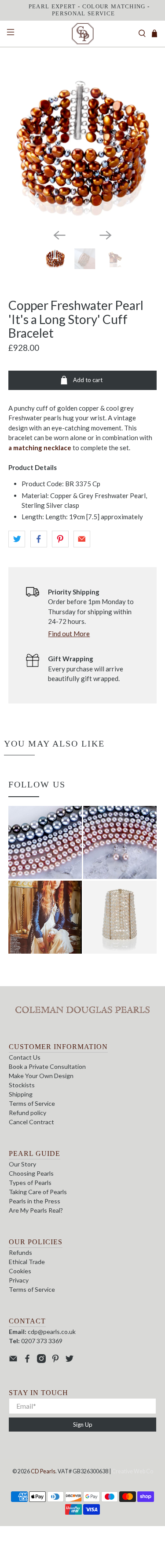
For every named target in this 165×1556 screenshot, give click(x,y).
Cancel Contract (31, 1122)
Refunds (20, 1252)
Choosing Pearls (31, 1173)
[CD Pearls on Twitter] (69, 1360)
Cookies (20, 1271)
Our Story (22, 1164)
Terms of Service (32, 1103)
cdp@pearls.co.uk (52, 1331)
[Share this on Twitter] (16, 539)
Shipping (21, 1094)
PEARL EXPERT (52, 6)
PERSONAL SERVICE (83, 13)
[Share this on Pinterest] (60, 539)
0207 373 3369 (41, 1341)
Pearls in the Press (34, 1201)
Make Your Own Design (41, 1075)
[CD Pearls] (82, 34)
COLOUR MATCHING (114, 6)
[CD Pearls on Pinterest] (55, 1360)
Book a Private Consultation (47, 1066)
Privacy (19, 1280)
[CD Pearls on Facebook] (27, 1360)
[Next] (105, 235)
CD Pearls (43, 1471)
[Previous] (59, 235)
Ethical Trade (27, 1261)
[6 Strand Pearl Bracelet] (82, 148)
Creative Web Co (132, 1471)
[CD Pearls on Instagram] (41, 1360)
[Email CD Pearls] (13, 1360)
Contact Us (24, 1057)
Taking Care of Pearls (38, 1191)
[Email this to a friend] (81, 539)
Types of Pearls (30, 1182)
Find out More (69, 634)
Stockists (22, 1085)
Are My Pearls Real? (36, 1210)
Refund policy (27, 1112)
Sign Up (82, 1424)
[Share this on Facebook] (38, 539)
